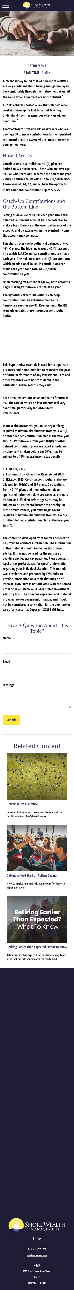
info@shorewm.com (37, 1255)
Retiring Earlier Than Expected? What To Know (37, 947)
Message (8, 685)
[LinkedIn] (40, 1238)
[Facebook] (33, 1238)
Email (6, 661)
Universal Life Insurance (22, 804)
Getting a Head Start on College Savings (32, 875)
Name (7, 638)
